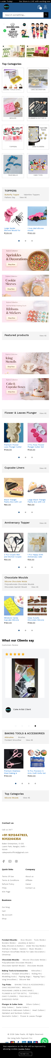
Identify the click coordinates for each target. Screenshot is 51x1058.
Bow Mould (26, 940)
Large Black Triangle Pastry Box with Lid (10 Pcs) (37, 501)
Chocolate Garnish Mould (16, 587)
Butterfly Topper (12, 195)
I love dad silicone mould (36, 229)
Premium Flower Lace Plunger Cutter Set (13, 446)
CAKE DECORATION (10, 987)
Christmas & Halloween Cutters (15, 1010)
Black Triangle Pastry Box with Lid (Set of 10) (12, 501)
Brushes (21, 737)
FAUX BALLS (24, 996)
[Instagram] (16, 861)
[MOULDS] (13, 108)
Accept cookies (26, 1054)
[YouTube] (10, 861)
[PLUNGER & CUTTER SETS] (38, 108)
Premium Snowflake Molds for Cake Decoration (23, 952)
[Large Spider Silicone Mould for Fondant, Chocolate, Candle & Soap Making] (13, 216)
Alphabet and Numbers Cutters (15, 1013)
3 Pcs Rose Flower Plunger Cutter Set (36, 446)
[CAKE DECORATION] (38, 80)
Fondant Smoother (13, 740)
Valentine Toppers (32, 195)
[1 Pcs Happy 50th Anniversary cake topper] (37, 542)
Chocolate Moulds (35, 966)
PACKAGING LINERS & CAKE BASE (17, 990)
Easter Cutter (22, 1007)
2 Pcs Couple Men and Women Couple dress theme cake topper (12, 556)
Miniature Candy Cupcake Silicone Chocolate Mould (11, 619)
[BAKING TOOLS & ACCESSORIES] (13, 80)
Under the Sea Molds (35, 946)
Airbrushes (9, 737)
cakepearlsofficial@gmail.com (15, 852)
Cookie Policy (24, 1049)
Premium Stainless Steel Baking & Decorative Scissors (12, 772)
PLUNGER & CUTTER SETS (14, 993)
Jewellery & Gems (26, 943)
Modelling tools (9, 976)
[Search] (46, 14)
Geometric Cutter (9, 1016)
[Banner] (13, 51)
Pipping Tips (38, 976)
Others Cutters (32, 1004)
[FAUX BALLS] (13, 165)
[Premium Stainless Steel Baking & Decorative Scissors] (13, 759)
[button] (16, 37)
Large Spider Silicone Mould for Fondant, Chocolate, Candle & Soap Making (13, 229)
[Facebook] (3, 861)
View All (23, 197)
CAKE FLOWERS (9, 996)
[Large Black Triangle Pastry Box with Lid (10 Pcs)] (37, 487)
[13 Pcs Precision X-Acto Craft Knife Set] (37, 759)
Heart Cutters (38, 1010)
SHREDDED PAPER (10, 999)
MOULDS (26, 987)
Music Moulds (35, 949)
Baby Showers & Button (12, 946)
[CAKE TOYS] (38, 165)
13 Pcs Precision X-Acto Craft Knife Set (37, 772)
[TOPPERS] (13, 137)
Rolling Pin (36, 974)
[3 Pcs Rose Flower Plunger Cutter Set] (37, 432)
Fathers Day (10, 197)
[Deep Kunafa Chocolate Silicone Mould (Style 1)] (37, 605)
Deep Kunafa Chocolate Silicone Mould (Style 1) (36, 619)
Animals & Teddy (9, 949)
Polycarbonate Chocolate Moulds (19, 584)
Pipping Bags (24, 976)
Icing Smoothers (9, 979)
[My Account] (45, 7)
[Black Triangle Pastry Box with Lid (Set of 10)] (13, 487)
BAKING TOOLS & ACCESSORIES (29, 984)
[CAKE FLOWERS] (38, 137)
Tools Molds (39, 940)
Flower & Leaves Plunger (31, 1016)
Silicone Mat (24, 979)
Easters (23, 949)
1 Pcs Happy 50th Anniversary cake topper (35, 556)
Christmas (6, 955)
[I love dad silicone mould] (37, 216)
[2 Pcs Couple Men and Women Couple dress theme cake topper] (13, 542)
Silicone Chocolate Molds (16, 581)
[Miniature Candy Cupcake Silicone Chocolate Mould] (13, 605)
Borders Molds (8, 943)
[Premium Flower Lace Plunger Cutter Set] (13, 432)
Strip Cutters (7, 1007)
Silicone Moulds (11, 798)
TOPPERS (33, 993)
